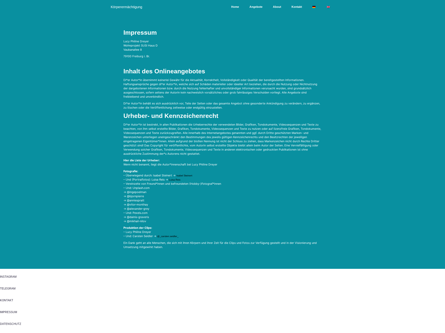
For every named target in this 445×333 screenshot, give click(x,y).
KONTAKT (6, 300)
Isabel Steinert (184, 175)
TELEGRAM (7, 288)
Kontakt (297, 6)
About (277, 6)
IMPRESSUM (8, 312)
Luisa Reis (174, 179)
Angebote (255, 6)
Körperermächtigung (126, 7)
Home (235, 6)
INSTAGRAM (8, 276)
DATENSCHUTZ (10, 323)
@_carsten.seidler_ (168, 236)
